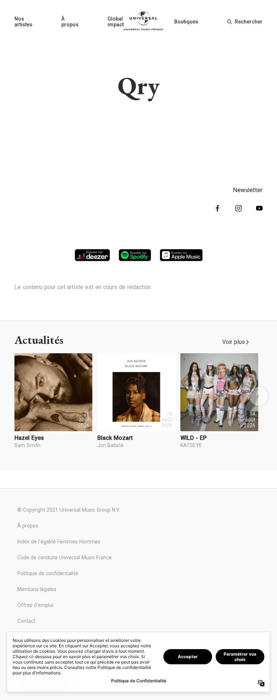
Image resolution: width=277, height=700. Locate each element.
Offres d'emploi (35, 605)
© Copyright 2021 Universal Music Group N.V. (68, 510)
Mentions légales (36, 589)
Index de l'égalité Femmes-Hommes (58, 541)
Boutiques (186, 22)
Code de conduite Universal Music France (64, 557)
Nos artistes (23, 21)
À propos (70, 21)
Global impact (115, 21)
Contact (26, 621)
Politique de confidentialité (47, 573)
